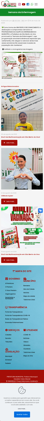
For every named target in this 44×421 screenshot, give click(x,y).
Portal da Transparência (14, 312)
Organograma (10, 294)
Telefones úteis (29, 300)
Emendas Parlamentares (14, 322)
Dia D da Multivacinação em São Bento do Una (20, 254)
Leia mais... (22, 409)
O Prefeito (9, 287)
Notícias (26, 338)
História (26, 293)
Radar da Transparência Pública (16, 319)
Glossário (26, 345)
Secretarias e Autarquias (10, 298)
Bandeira (26, 286)
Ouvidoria (26, 349)
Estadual (8, 360)
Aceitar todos (22, 414)
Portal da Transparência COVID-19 (17, 315)
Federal (8, 363)
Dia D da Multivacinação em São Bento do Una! (20, 137)
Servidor (8, 338)
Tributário (8, 342)
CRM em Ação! (7, 196)
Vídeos (25, 342)
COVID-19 (26, 335)
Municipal (8, 356)
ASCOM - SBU (19, 21)
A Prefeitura (9, 283)
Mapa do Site (28, 356)
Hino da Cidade (28, 289)
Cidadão (8, 335)
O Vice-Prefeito (10, 290)
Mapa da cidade (29, 296)
